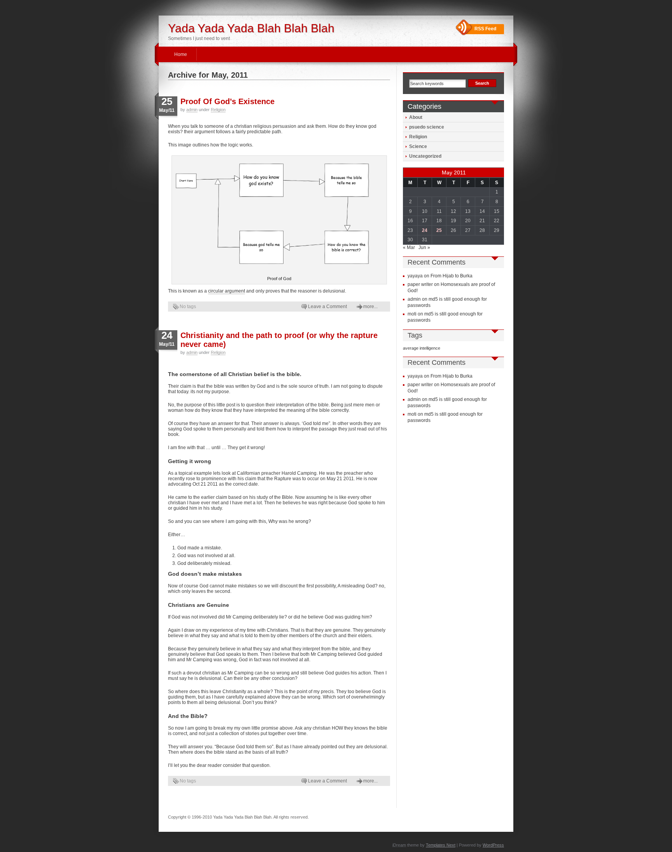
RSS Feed (485, 28)
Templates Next (440, 845)
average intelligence (421, 348)
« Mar (409, 247)
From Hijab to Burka (451, 276)
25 (439, 230)
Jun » (424, 247)
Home (180, 54)
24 (424, 230)
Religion (218, 109)
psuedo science (426, 127)
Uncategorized (425, 156)
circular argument (226, 291)
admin (192, 109)
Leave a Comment (327, 306)
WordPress (493, 845)
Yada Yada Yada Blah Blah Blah (251, 28)
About (415, 117)
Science (418, 146)
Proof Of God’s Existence (227, 101)
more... (370, 306)
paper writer (420, 284)
